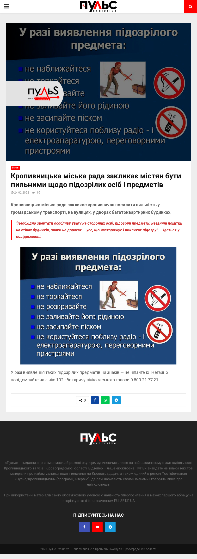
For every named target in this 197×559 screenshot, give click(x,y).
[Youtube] (97, 527)
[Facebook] (84, 527)
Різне (15, 167)
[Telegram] (110, 527)
